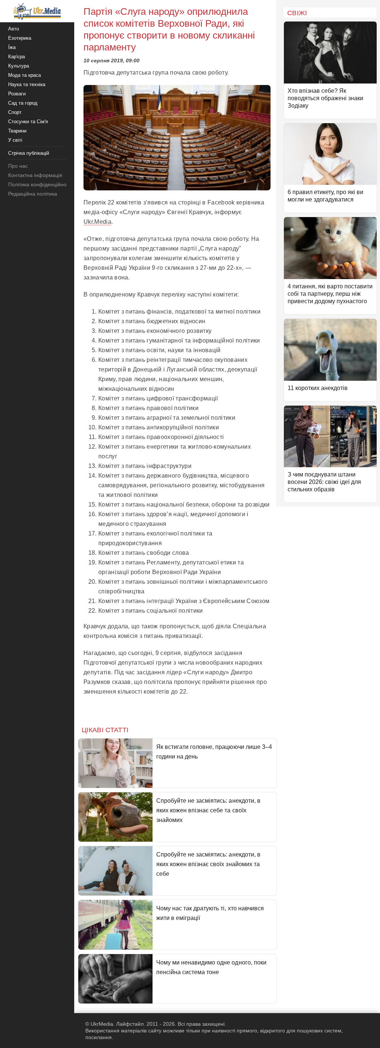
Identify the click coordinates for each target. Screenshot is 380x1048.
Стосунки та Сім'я (28, 121)
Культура (18, 66)
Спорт (15, 112)
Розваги (17, 93)
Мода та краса (24, 75)
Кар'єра (16, 56)
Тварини (17, 131)
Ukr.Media (97, 222)
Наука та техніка (26, 84)
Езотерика (19, 38)
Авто (13, 29)
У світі (15, 140)
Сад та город (22, 103)
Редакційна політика (32, 194)
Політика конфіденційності (40, 184)
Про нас (18, 166)
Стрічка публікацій (28, 153)
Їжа (12, 47)
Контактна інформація (35, 175)
